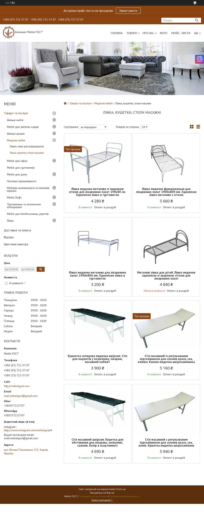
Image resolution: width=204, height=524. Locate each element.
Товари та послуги (16, 113)
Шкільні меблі (15, 120)
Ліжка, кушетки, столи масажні (27, 152)
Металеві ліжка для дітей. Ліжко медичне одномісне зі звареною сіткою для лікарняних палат (166, 275)
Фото (163, 33)
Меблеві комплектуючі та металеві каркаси (28, 189)
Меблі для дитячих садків (23, 127)
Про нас (148, 33)
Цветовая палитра (16, 244)
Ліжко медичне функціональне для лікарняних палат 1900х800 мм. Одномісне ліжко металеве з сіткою (166, 191)
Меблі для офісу (17, 161)
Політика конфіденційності (124, 496)
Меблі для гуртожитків (20, 167)
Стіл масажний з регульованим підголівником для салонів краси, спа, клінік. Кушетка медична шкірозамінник (166, 442)
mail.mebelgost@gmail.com (20, 396)
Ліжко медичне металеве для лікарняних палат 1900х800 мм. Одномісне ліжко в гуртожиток (97, 275)
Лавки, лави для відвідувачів (27, 146)
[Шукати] (196, 20)
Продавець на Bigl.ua (102, 492)
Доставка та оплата (17, 230)
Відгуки (9, 237)
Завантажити (128, 11)
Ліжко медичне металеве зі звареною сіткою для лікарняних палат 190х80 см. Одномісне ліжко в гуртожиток (97, 191)
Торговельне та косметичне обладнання (24, 205)
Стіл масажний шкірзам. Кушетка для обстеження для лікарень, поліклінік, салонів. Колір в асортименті (97, 442)
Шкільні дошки (16, 133)
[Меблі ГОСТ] (8, 32)
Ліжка (10, 220)
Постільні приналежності (21, 181)
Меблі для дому (17, 174)
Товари (132, 33)
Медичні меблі (16, 140)
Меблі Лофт (14, 197)
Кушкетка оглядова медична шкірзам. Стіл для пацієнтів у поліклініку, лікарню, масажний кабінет (97, 358)
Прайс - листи (180, 33)
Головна (117, 33)
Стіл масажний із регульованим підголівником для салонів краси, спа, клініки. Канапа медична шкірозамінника (166, 358)
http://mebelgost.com (16, 386)
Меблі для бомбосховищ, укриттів (28, 214)
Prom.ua (121, 489)
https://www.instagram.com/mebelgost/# (28, 430)
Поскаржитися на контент (93, 496)
